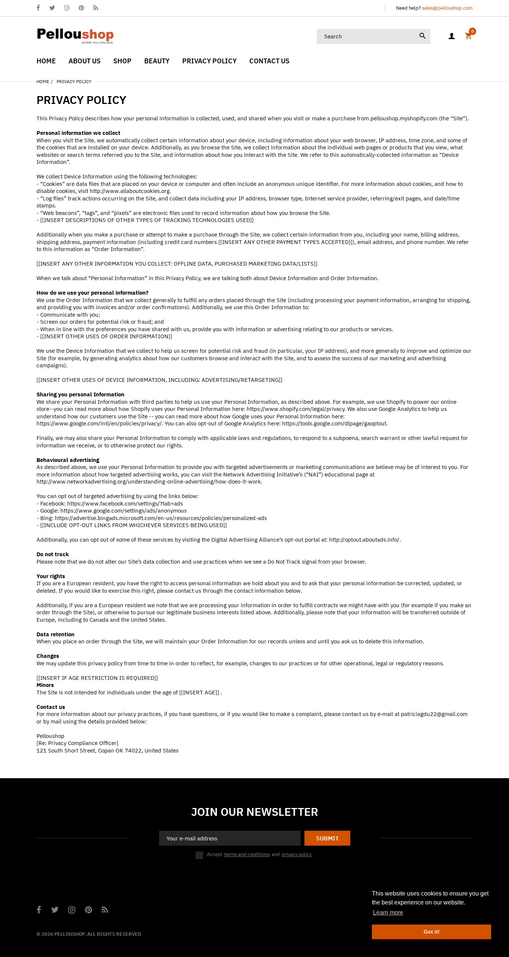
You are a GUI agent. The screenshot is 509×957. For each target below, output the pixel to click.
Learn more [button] (388, 912)
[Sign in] (452, 36)
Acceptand (259, 855)
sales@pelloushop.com (447, 8)
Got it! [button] (432, 932)
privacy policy (297, 854)
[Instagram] (67, 8)
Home (43, 81)
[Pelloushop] (76, 35)
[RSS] (95, 8)
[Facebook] (38, 8)
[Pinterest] (81, 8)
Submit (327, 838)
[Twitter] (52, 8)
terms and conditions (247, 854)
